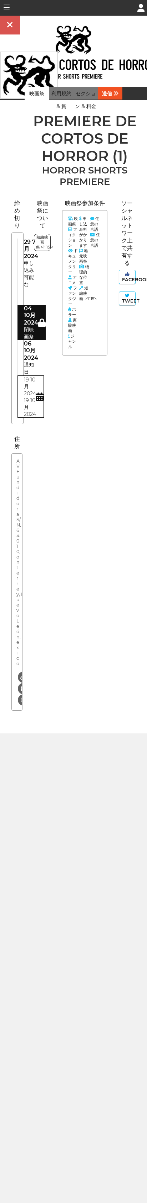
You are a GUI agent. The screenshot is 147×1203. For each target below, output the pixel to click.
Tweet (128, 301)
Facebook (128, 279)
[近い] (10, 25)
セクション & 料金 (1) (85, 106)
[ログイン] (141, 7)
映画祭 (36, 93)
